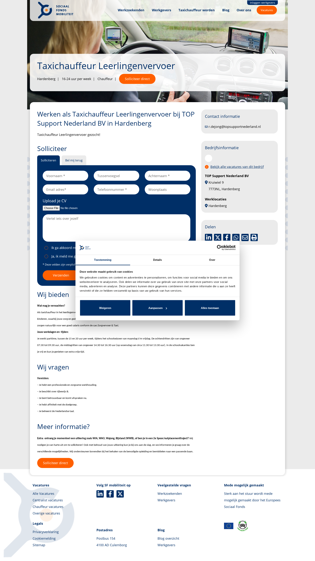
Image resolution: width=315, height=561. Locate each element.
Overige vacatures (46, 513)
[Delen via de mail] (245, 237)
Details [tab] (157, 259)
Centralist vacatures (48, 500)
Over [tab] (212, 259)
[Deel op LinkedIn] (208, 237)
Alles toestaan (210, 307)
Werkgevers (161, 10)
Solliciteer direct (137, 79)
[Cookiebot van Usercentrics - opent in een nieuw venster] (220, 247)
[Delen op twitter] (217, 237)
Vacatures (267, 10)
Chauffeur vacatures (48, 506)
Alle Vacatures (43, 493)
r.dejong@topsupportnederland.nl (235, 126)
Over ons (244, 10)
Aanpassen (155, 307)
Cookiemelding (44, 538)
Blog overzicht (168, 538)
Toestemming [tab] (102, 259)
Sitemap (39, 545)
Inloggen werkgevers (262, 2)
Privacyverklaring (46, 532)
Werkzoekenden (131, 10)
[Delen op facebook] (226, 237)
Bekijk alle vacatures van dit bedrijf (237, 166)
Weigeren (105, 307)
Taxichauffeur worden (196, 10)
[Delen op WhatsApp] (236, 237)
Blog (225, 10)
